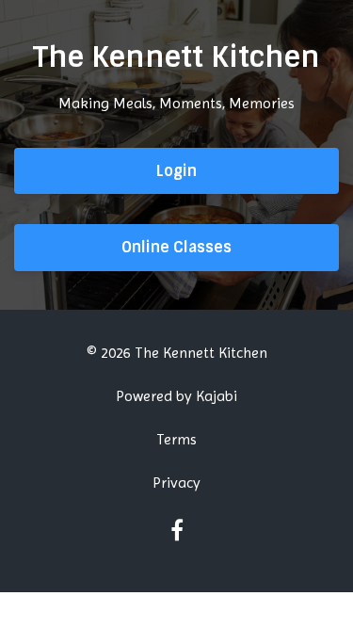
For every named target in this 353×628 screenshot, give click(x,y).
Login (176, 171)
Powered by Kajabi (176, 396)
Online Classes (176, 247)
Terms (176, 439)
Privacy (176, 482)
